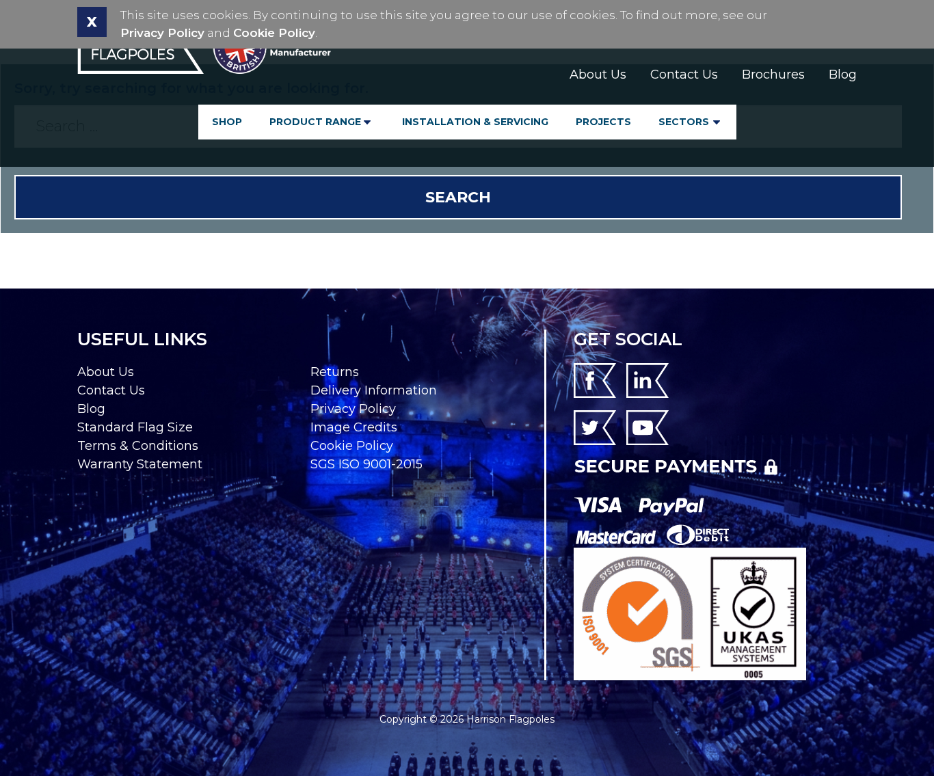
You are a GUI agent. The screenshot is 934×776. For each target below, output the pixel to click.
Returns (334, 371)
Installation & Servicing (475, 122)
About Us (598, 74)
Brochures (773, 74)
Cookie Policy (274, 33)
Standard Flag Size (135, 427)
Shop (227, 122)
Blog (843, 74)
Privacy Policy (162, 33)
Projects (603, 122)
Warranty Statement (139, 464)
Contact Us (684, 74)
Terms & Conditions (137, 445)
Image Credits (353, 427)
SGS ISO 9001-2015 (366, 464)
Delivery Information (373, 390)
